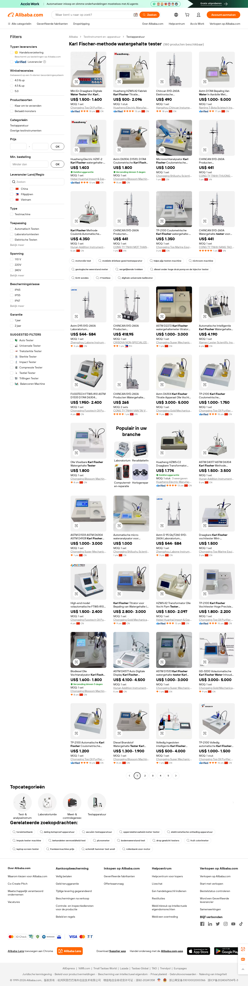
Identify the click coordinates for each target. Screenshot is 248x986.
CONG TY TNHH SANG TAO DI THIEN (217, 247)
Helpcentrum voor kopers (167, 876)
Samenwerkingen (210, 909)
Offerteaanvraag (114, 883)
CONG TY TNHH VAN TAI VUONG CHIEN (131, 410)
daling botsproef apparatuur (59, 832)
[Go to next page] (175, 775)
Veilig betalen (64, 876)
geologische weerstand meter (91, 269)
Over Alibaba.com (19, 868)
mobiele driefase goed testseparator (122, 260)
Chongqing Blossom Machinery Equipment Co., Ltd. (131, 178)
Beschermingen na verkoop (72, 898)
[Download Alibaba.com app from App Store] (198, 951)
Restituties (158, 898)
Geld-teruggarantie (67, 883)
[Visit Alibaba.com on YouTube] (233, 924)
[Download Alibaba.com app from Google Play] (227, 951)
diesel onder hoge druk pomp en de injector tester (181, 269)
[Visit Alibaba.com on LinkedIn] (210, 924)
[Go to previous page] (129, 775)
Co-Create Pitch (18, 883)
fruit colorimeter (199, 840)
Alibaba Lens (16, 951)
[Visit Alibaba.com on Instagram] (225, 924)
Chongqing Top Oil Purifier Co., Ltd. (88, 107)
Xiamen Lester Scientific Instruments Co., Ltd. (217, 342)
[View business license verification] (159, 980)
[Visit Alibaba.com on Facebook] (202, 924)
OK (57, 146)
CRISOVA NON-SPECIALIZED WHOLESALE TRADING (131, 342)
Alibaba (73, 36)
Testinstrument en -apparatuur (102, 36)
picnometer (103, 840)
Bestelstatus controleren (215, 891)
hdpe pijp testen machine (167, 260)
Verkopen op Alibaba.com (215, 876)
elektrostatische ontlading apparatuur (192, 832)
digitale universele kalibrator (137, 278)
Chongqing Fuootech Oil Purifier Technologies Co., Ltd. (88, 410)
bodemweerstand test (133, 840)
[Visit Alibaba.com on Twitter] (217, 924)
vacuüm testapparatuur (99, 832)
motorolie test (83, 260)
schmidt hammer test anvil (100, 849)
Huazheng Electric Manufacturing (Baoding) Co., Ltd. (131, 107)
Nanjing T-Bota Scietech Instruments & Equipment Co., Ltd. (217, 107)
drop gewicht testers (167, 840)
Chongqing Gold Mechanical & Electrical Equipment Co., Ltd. (174, 410)
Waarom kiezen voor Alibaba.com (27, 876)
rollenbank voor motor (138, 849)
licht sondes (82, 278)
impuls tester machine (28, 840)
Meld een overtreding (165, 916)
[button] (135, 14)
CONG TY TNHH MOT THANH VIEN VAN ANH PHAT (131, 247)
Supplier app (117, 951)
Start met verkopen (211, 883)
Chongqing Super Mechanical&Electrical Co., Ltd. (174, 342)
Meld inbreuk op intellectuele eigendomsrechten (169, 907)
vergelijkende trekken (131, 269)
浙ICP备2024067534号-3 (223, 980)
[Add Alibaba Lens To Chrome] (70, 951)
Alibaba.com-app (172, 951)
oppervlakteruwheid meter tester (141, 832)
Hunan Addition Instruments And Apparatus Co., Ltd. (88, 247)
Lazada (124, 968)
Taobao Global (140, 968)
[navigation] (37, 407)
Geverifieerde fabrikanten (119, 876)
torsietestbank (24, 832)
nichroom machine (203, 260)
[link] (243, 949)
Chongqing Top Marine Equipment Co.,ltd (174, 247)
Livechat (157, 883)
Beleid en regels (65, 916)
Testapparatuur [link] (135, 36)
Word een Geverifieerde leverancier (214, 900)
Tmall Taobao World (105, 968)
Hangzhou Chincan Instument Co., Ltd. (174, 107)
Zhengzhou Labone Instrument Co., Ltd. (88, 342)
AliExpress (69, 968)
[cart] (188, 15)
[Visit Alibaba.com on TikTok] (241, 924)
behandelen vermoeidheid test (69, 840)
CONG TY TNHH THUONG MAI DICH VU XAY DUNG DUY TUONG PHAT (217, 175)
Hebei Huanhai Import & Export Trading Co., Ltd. (88, 178)
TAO (154, 968)
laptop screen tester (27, 849)
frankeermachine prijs (62, 849)
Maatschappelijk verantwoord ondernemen (25, 892)
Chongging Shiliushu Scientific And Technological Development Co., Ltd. (174, 175)
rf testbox (105, 278)
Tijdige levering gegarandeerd (74, 891)
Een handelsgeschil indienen (169, 891)
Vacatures (14, 901)
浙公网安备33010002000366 (187, 980)
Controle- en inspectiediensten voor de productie (75, 907)
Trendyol (165, 968)
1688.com (84, 968)
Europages (180, 968)
